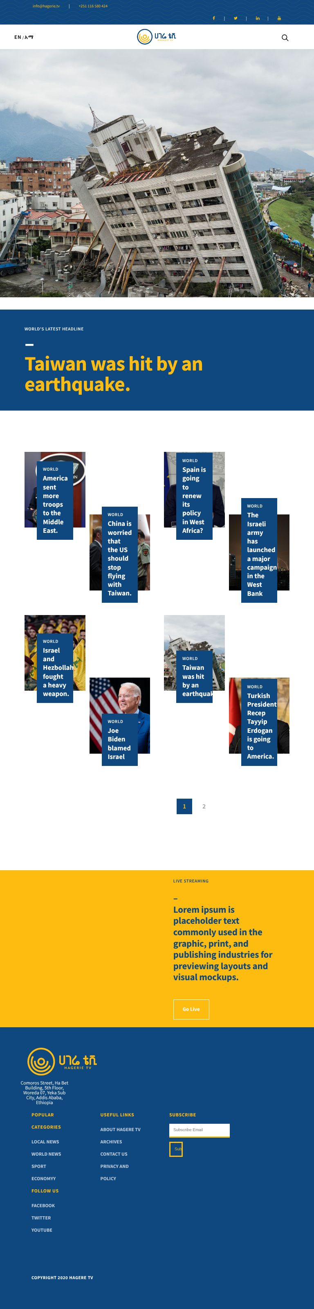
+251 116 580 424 (93, 6)
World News (46, 1154)
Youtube (41, 1230)
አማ (29, 37)
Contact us (114, 1154)
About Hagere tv (121, 1130)
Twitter (41, 1218)
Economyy (43, 1179)
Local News (45, 1142)
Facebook (43, 1206)
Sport (38, 1166)
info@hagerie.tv (46, 6)
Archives (111, 1142)
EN (18, 37)
